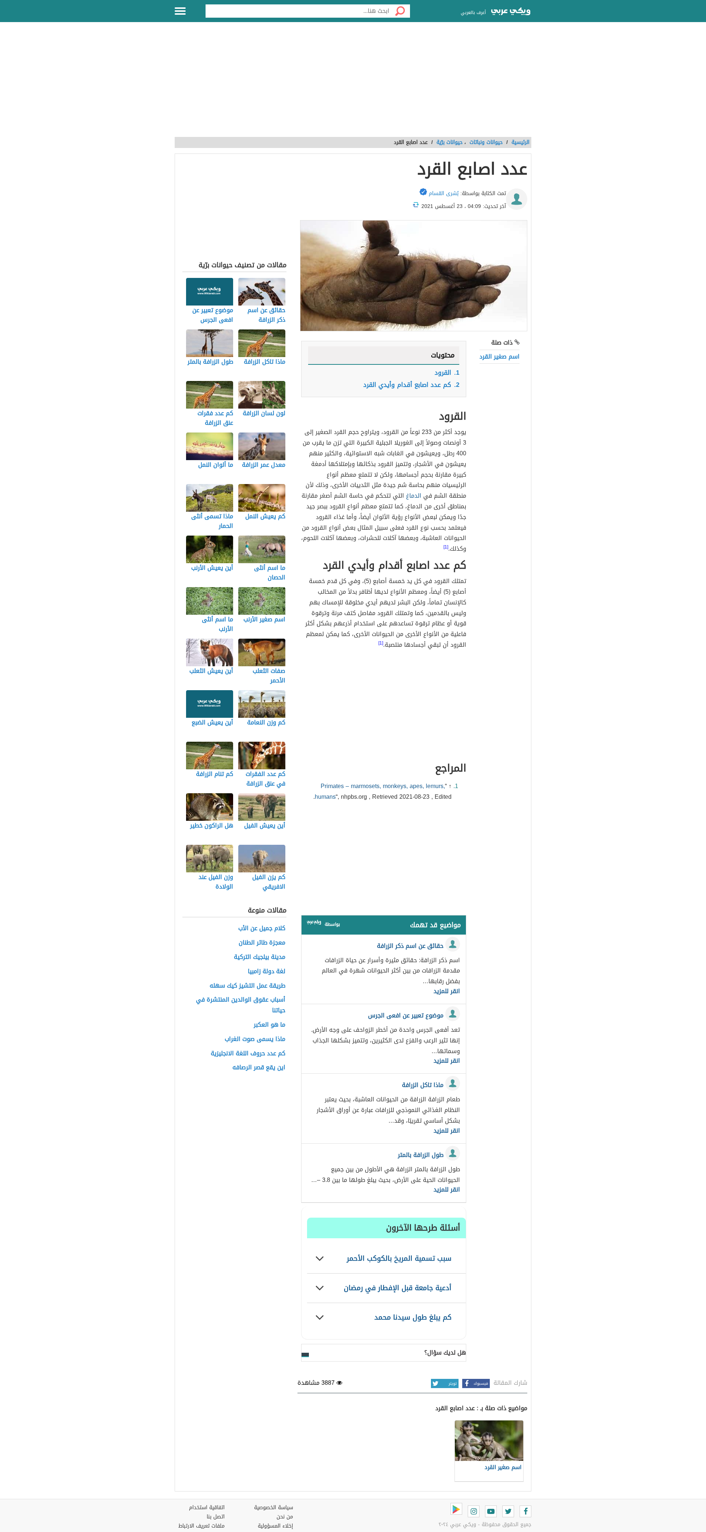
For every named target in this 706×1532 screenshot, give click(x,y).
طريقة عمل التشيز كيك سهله (247, 986)
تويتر (453, 1383)
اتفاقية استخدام (207, 1507)
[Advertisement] (353, 83)
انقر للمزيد (447, 991)
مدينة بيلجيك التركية (259, 957)
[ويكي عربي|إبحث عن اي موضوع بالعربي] (510, 12)
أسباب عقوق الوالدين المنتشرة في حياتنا (240, 1005)
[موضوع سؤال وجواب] (314, 923)
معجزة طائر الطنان (262, 943)
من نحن (285, 1516)
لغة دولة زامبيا (266, 971)
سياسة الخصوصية (273, 1507)
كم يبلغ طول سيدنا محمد (413, 1317)
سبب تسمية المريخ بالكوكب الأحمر (399, 1258)
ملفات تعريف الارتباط (201, 1526)
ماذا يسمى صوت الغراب (255, 1039)
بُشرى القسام (444, 193)
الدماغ (413, 495)
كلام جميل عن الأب (261, 928)
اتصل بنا (216, 1516)
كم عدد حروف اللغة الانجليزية (248, 1053)
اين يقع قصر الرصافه (258, 1067)
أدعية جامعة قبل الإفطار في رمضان (398, 1288)
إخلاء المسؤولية (275, 1526)
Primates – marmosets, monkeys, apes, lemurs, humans (380, 791)
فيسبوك (481, 1383)
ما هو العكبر (269, 1025)
